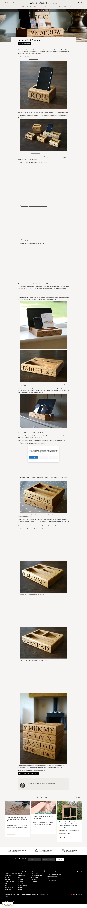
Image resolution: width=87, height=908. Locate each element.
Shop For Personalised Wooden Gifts (28, 773)
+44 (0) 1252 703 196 (51, 880)
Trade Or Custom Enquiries (36, 875)
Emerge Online (8, 897)
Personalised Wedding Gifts (11, 873)
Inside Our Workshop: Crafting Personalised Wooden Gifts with (17, 818)
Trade (52, 6)
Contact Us (67, 6)
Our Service (20, 881)
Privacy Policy (34, 879)
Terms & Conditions (35, 877)
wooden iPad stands (61, 49)
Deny (43, 457)
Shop (17, 6)
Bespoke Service (21, 875)
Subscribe (60, 859)
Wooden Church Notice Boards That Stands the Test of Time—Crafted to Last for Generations (68, 824)
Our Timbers (20, 883)
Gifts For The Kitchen (9, 885)
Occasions (24, 6)
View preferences (53, 457)
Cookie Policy (34, 881)
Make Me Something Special (27, 46)
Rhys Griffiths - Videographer (11, 901)
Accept (33, 457)
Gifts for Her (7, 879)
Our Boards (20, 879)
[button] (57, 448)
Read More (10, 833)
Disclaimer (20, 889)
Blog (19, 877)
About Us (20, 873)
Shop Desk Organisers (24, 43)
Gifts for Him (7, 877)
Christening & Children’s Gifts (10, 882)
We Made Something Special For (22, 886)
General (34, 820)
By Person (33, 6)
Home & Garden (43, 6)
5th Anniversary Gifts (9, 871)
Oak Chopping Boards (9, 887)
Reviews (59, 6)
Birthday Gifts (8, 875)
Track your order (34, 873)
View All (78, 797)
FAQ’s (32, 871)
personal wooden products (37, 514)
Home (38, 10)
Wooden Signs (8, 889)
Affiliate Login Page (22, 871)
